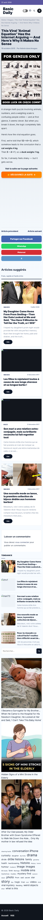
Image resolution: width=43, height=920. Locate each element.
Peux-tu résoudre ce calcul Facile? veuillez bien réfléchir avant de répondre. (27, 635)
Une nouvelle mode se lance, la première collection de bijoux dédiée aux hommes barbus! (20, 498)
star (33, 877)
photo (10, 877)
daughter (15, 856)
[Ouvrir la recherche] (34, 10)
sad (22, 877)
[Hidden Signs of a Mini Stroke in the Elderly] (21, 747)
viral (39, 882)
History (33, 863)
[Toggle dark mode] (25, 10)
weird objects (31, 885)
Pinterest (21, 252)
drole (3, 859)
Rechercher (39, 651)
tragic (17, 882)
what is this (12, 888)
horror (39, 863)
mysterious (5, 874)
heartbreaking (13, 863)
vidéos (33, 882)
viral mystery (8, 885)
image (21, 866)
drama (32, 855)
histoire (25, 862)
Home (3, 20)
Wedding (19, 885)
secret (27, 878)
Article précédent (9, 231)
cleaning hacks (6, 851)
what (3, 889)
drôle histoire (16, 859)
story (5, 881)
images (30, 866)
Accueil (4, 915)
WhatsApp (21, 246)
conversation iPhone (25, 851)
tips (12, 882)
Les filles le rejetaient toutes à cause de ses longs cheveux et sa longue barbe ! (21, 382)
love (11, 870)
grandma (36, 860)
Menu (39, 11)
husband (13, 867)
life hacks (4, 871)
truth (27, 882)
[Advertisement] (21, 202)
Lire (8, 342)
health (4, 863)
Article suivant (35, 231)
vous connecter (22, 542)
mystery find (24, 873)
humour (5, 867)
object (3, 878)
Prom (17, 878)
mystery (13, 874)
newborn (35, 874)
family (28, 859)
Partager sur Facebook (21, 239)
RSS (12, 915)
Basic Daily (8, 11)
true (23, 882)
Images (10, 20)
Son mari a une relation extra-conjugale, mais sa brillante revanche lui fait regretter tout (21, 433)
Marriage (17, 871)
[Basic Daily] (30, 10)
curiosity (6, 855)
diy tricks (23, 856)
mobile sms (28, 870)
